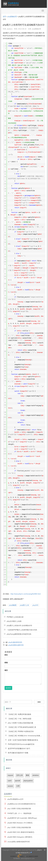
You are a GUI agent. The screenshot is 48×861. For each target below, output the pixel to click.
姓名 (6, 655)
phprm (39, 850)
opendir (17, 780)
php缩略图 (12, 605)
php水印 (35, 605)
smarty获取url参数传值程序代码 (18, 842)
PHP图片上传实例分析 (15, 617)
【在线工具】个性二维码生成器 (19, 718)
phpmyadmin (28, 780)
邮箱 (6, 662)
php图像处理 (12, 16)
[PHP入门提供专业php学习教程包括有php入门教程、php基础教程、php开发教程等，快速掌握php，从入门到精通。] (11, 4)
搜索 (39, 702)
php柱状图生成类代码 (16, 645)
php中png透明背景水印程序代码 (19, 634)
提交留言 (8, 688)
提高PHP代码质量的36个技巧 (19, 748)
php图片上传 (24, 605)
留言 (6, 670)
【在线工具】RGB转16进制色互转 (21, 731)
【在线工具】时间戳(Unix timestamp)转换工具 (26, 735)
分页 (18, 786)
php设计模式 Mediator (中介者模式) (19, 823)
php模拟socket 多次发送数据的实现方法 (21, 804)
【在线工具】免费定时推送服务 (19, 714)
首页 (4, 16)
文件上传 (19, 775)
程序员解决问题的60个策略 (18, 753)
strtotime (35, 775)
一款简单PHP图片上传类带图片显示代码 (22, 630)
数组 (27, 775)
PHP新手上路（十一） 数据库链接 (19, 813)
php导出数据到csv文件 (15, 799)
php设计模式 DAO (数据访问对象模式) (20, 832)
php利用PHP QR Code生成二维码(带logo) (22, 818)
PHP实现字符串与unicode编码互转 (21, 744)
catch (9, 780)
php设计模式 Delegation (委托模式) (19, 837)
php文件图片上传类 (14, 621)
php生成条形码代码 (15, 642)
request (10, 775)
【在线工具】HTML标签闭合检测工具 (22, 727)
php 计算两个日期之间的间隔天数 (20, 723)
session (10, 786)
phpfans (10, 29)
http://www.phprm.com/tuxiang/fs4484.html (26, 594)
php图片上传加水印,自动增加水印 (19, 625)
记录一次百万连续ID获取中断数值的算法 (23, 740)
